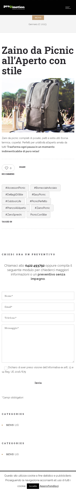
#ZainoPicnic (42, 208)
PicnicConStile (38, 214)
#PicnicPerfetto (38, 201)
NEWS (10, 425)
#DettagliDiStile (14, 194)
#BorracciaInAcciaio (45, 187)
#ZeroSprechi (13, 214)
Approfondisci (49, 486)
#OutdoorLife (13, 201)
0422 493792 (35, 265)
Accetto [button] (33, 486)
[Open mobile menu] (68, 7)
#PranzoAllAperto (15, 208)
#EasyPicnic (39, 194)
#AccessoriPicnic (15, 187)
